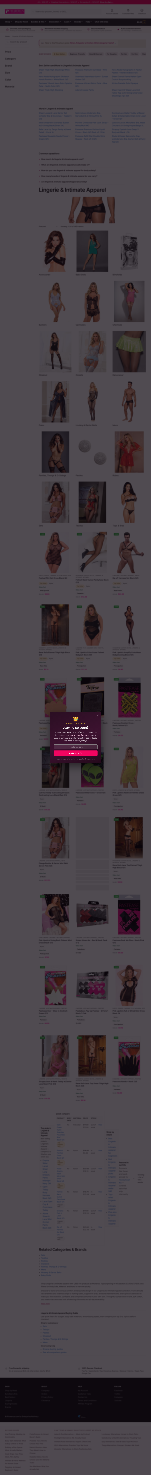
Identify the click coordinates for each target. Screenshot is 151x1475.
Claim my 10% (75, 753)
